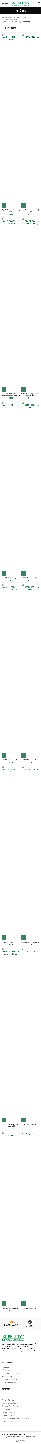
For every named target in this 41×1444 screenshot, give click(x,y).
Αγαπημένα (6, 1397)
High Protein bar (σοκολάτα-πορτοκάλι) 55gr (11, 394)
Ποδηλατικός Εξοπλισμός (11, 1373)
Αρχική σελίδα (7, 17)
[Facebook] (3, 1356)
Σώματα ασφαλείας (21, 17)
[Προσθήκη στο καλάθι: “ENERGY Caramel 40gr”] (23, 573)
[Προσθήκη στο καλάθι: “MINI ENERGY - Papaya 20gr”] (23, 937)
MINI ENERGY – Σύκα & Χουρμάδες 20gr (11, 1125)
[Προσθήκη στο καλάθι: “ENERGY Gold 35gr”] (4, 573)
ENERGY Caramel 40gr (30, 578)
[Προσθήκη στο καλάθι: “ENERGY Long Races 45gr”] (4, 755)
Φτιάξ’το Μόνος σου (9, 1382)
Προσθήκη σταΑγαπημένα (17, 36)
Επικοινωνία (6, 1394)
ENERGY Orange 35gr (11, 942)
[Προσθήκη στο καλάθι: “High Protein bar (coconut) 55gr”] (23, 205)
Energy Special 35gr (30, 1308)
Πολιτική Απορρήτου (9, 1415)
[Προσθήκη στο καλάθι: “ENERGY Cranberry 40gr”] (23, 755)
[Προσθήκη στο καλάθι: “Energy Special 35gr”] (23, 1303)
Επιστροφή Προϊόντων (10, 1406)
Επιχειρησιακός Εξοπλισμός (12, 20)
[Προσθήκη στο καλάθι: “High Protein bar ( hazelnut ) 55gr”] (4, 205)
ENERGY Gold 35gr (11, 578)
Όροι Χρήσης (6, 1409)
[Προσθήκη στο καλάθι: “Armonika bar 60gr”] (23, 1120)
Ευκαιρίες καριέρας (8, 1412)
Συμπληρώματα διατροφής (11, 22)
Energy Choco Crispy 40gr (11, 1308)
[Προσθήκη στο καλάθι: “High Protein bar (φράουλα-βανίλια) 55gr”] (23, 389)
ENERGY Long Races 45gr (11, 760)
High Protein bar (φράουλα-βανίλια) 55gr (30, 394)
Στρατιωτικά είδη (8, 1367)
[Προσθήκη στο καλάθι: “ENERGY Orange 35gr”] (4, 937)
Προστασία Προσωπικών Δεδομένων (15, 1418)
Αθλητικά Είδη (7, 1376)
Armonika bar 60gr (30, 1124)
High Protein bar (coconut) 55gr (30, 210)
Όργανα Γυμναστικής (9, 1379)
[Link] (20, 3)
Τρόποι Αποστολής (9, 1403)
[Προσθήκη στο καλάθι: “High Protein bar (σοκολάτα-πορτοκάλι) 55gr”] (4, 389)
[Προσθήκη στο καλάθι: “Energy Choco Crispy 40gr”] (4, 1303)
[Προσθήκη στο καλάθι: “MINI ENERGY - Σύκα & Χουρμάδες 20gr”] (4, 1120)
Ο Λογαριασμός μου (9, 1421)
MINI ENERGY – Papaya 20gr (30, 942)
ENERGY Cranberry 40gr (30, 760)
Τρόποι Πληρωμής (8, 1400)
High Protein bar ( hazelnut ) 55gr (11, 210)
